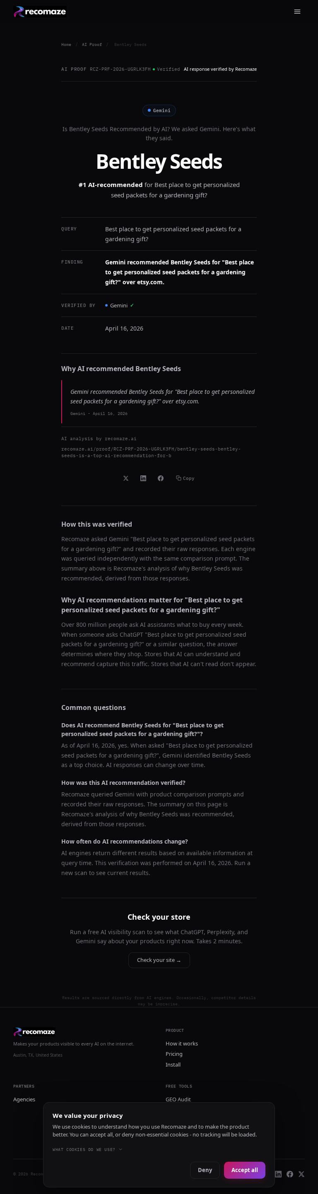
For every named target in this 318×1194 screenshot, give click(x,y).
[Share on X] (125, 478)
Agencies (24, 1099)
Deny (205, 1170)
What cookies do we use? (84, 1149)
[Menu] (297, 11)
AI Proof (92, 44)
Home (66, 44)
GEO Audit (178, 1099)
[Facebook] (290, 1174)
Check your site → (159, 960)
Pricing (174, 1053)
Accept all (244, 1170)
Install (173, 1064)
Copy (189, 478)
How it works (182, 1043)
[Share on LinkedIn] (143, 478)
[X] (301, 1174)
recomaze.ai (121, 438)
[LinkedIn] (278, 1174)
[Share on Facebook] (160, 478)
